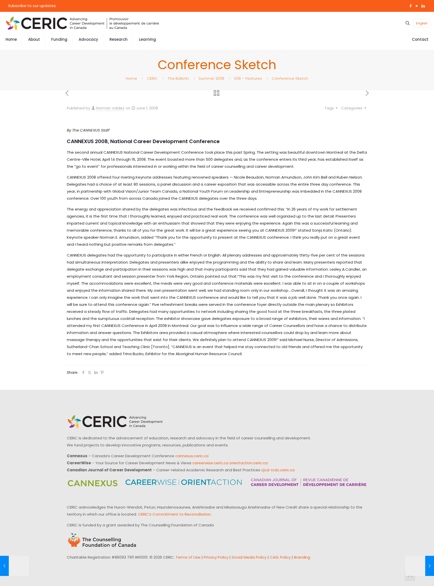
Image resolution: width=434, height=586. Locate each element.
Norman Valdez (110, 108)
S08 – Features (248, 78)
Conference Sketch (290, 78)
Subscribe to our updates (32, 5)
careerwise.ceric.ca (210, 463)
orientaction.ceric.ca (248, 463)
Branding (302, 557)
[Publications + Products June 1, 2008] (419, 566)
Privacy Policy (216, 557)
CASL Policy (280, 557)
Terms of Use (188, 557)
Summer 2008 (211, 78)
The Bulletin (178, 78)
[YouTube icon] (417, 6)
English (421, 23)
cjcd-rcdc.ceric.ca (278, 470)
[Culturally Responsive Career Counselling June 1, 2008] (14, 566)
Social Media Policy (249, 557)
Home (131, 78)
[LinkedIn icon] (423, 6)
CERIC (152, 78)
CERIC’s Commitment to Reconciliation (174, 514)
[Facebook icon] (410, 6)
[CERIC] (82, 23)
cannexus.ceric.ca (191, 455)
